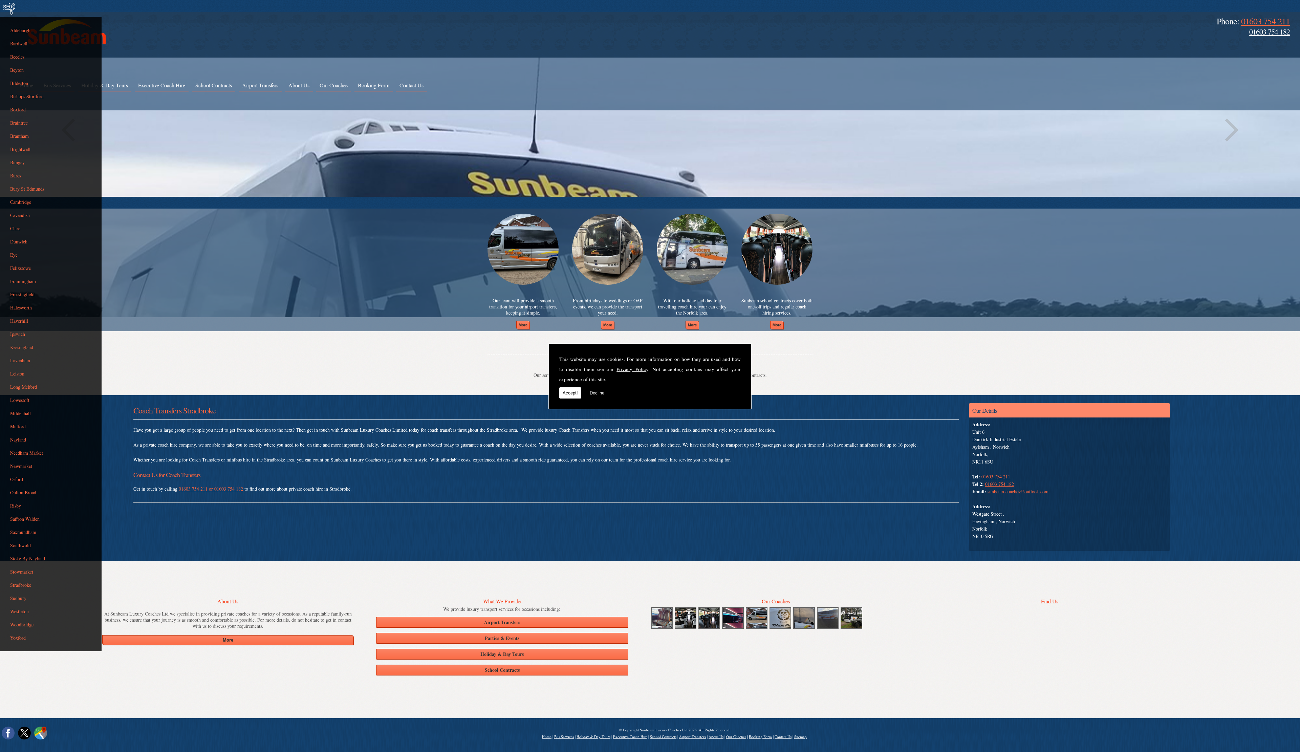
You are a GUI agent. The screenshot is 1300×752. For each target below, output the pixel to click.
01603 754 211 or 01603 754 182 (211, 489)
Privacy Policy (632, 369)
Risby (15, 505)
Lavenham (20, 360)
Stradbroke (20, 585)
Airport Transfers (260, 85)
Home (546, 736)
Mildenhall (20, 413)
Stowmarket (21, 571)
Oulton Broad (23, 492)
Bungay (17, 162)
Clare (15, 228)
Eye (14, 255)
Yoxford (18, 638)
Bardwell (18, 43)
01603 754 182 (1269, 32)
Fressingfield (22, 294)
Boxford (18, 109)
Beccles (17, 56)
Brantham (19, 136)
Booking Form (373, 85)
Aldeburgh (20, 30)
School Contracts (213, 85)
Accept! (570, 392)
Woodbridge (22, 624)
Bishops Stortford (27, 96)
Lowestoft (19, 400)
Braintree (19, 123)
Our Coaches (334, 85)
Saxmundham (23, 532)
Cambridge (20, 202)
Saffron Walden (25, 519)
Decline (597, 392)
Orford (16, 479)
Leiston (17, 373)
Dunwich (18, 241)
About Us (298, 85)
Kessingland (21, 347)
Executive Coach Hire (161, 85)
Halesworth (21, 307)
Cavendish (20, 215)
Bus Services (564, 736)
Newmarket (21, 466)
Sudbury (18, 598)
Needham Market (26, 453)
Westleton (19, 611)
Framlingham (23, 281)
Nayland (18, 439)
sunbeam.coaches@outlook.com (1018, 491)
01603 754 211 (1265, 21)
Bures (15, 175)
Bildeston (19, 83)
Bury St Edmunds (27, 189)
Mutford (18, 426)
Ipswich (17, 334)
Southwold (20, 545)
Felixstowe (20, 268)
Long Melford (23, 387)
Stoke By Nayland (27, 558)
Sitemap (800, 736)
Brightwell (20, 149)
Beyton (17, 70)
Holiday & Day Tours (104, 85)
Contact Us (411, 85)
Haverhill (19, 321)
